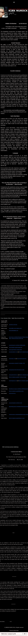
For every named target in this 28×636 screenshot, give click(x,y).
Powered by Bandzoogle (14, 630)
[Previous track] (23, 633)
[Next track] (26, 633)
